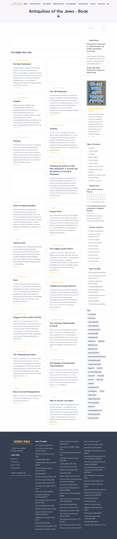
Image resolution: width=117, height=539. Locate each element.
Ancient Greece (93, 249)
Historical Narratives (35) (95, 372)
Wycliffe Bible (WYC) (91, 522)
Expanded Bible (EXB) (42, 523)
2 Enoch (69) (92, 318)
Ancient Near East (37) (94, 329)
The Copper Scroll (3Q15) (61, 249)
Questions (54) (92, 395)
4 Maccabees (93, 163)
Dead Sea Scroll (58, 245)
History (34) (91, 375)
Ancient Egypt (93, 246)
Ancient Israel (93, 255)
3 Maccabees (93, 160)
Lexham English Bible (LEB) (68, 470)
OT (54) (102, 391)
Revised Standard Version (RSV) (95, 490)
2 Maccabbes (93, 157)
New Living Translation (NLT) (93, 444)
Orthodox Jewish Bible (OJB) (93, 481)
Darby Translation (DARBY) (44, 491)
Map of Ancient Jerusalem (62, 401)
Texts (15, 280)
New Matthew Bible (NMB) (92, 447)
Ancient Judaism (94, 258)
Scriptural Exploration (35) (95, 410)
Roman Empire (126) (94, 402)
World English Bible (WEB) (92, 513)
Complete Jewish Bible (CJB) (44, 483)
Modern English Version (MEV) (70, 476)
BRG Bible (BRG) (93, 301)
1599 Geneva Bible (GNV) (97, 272)
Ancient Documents (95, 243)
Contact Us (15, 462)
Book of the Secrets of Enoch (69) (97, 356)
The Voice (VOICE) (90, 501)
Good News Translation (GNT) (45, 529)
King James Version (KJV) (68, 467)
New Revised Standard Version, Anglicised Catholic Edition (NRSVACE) (95, 470)
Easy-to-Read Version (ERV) (44, 506)
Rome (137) (91, 406)
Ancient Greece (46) (93, 326)
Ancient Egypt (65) (93, 322)
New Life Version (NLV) (91, 441)
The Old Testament (58, 88)
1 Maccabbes (93, 151)
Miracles (17, 141)
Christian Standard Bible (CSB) (45, 477)
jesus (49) (91, 379)
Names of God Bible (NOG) (69, 485)
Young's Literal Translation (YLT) (95, 525)
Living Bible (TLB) (65, 473)
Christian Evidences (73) (95, 364)
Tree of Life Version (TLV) (92, 504)
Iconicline (17, 475)
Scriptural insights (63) (94, 414)
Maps (17, 388)
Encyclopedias (71, 4)
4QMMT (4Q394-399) (95, 166)
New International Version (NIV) (70, 525)
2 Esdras (91, 154)
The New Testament (22, 60)
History (93, 4)
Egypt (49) (91, 368)
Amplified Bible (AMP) (95, 287)
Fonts (18, 202)
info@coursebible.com (18, 473)
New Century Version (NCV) (69, 507)
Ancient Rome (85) (93, 333)
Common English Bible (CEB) (44, 480)
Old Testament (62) (93, 387)
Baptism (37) (92, 341)
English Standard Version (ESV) (45, 509)
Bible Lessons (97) (93, 349)
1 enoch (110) (92, 314)
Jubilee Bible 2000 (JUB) (68, 464)
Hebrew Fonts (19, 243)
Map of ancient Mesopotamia (26, 392)
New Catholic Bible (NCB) (68, 504)
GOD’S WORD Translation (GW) (46, 526)
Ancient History (35, 4)
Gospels (16, 101)
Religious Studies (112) (94, 399)
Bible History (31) (93, 345)
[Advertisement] (64, 69)
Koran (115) (100, 379)
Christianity (47, 4)
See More (91, 136)
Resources (101, 4)
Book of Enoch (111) (94, 352)
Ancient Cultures (94, 239)
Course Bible (21, 448)
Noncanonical (83, 4)
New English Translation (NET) (70, 510)
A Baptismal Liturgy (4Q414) (63, 286)
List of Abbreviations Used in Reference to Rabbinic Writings (96, 208)
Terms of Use (15, 465)
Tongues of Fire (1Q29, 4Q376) (27, 317)
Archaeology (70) (93, 337)
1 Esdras (91, 148)
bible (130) (101, 341)
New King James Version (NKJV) (70, 528)
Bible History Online (26, 475)
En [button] (108, 4)
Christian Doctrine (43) (94, 360)
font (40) (100, 368)
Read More (16, 88)
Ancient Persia (93, 261)
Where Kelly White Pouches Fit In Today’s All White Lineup (96, 70)
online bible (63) (92, 391)
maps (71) (91, 383)
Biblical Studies (58, 4)
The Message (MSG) (91, 498)
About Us (14, 459)
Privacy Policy (15, 468)
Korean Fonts (56, 211)
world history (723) (93, 418)
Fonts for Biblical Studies (24, 206)
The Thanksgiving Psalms (24, 354)
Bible (25, 4)
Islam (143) (101, 375)
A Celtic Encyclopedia (95, 231)
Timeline (53, 129)
